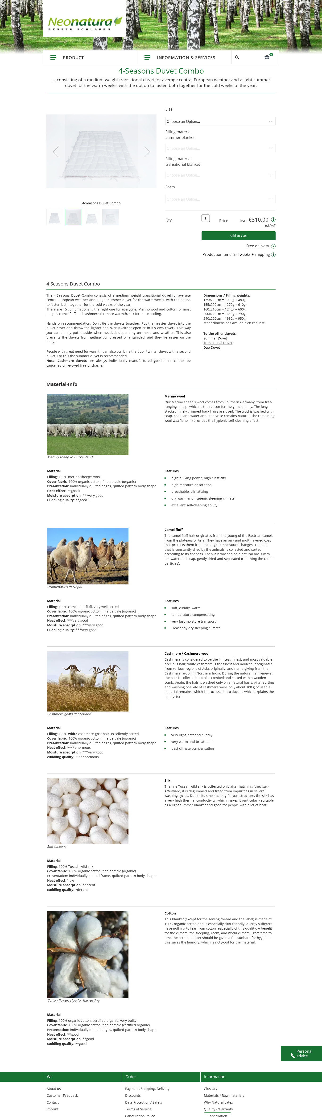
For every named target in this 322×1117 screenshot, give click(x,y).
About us (54, 1088)
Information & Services (186, 57)
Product (73, 57)
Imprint (52, 1109)
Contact (53, 1102)
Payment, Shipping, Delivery (147, 1088)
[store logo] (87, 23)
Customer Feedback (62, 1095)
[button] (55, 152)
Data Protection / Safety (143, 1102)
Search (243, 57)
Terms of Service (138, 1109)
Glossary (210, 1088)
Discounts (133, 1095)
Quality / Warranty (218, 1109)
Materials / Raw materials (224, 1095)
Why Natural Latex (218, 1102)
